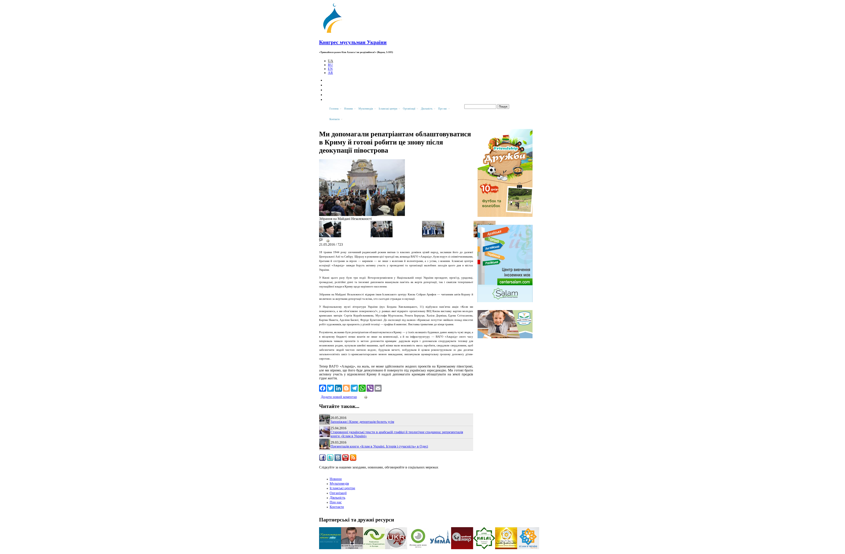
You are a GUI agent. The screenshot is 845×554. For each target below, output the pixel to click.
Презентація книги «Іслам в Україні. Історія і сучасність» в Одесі (379, 446)
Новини (336, 479)
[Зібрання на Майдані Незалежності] (362, 215)
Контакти (337, 507)
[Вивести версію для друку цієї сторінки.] (328, 240)
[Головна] (334, 33)
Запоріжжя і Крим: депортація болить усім (362, 422)
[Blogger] (346, 388)
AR (330, 73)
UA (330, 61)
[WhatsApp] (362, 388)
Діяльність (337, 497)
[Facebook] (322, 388)
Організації (338, 493)
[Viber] (370, 388)
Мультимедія (339, 483)
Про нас (336, 502)
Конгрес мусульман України (353, 42)
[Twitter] (330, 388)
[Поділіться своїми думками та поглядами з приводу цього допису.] (321, 240)
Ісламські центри (342, 488)
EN (330, 69)
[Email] (378, 388)
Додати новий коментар (339, 397)
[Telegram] (354, 388)
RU (330, 65)
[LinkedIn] (338, 388)
